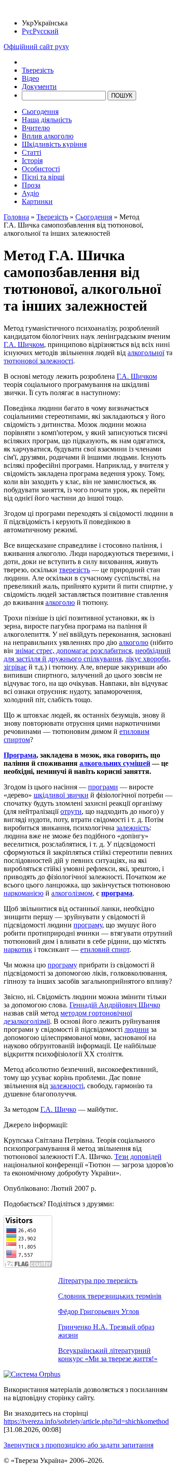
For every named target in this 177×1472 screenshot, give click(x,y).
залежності (67, 1086)
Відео (30, 78)
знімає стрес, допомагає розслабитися (73, 650)
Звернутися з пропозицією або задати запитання (78, 1445)
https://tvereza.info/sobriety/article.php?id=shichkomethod (86, 1421)
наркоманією (24, 893)
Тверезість (38, 70)
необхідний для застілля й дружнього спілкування (87, 655)
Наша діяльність (47, 120)
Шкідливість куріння (54, 144)
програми (103, 787)
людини (136, 1029)
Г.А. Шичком (24, 344)
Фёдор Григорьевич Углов (98, 1311)
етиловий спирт (104, 949)
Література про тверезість (98, 1280)
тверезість (74, 570)
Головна (16, 217)
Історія (32, 160)
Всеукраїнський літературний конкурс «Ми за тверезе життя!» (107, 1355)
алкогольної (146, 353)
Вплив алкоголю (48, 136)
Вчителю (36, 128)
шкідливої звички (61, 795)
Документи (39, 86)
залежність (132, 828)
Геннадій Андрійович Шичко (114, 1005)
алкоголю (60, 602)
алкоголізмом (72, 893)
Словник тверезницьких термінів (110, 1296)
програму (88, 925)
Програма (20, 755)
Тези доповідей (138, 1156)
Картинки (37, 201)
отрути (71, 811)
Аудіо (30, 193)
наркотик (18, 949)
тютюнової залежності (38, 361)
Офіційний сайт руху (36, 46)
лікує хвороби (147, 659)
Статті (31, 152)
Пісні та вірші (43, 177)
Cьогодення (40, 111)
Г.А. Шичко (58, 1109)
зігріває (15, 667)
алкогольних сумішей (114, 763)
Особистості (41, 169)
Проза (31, 185)
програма (117, 893)
